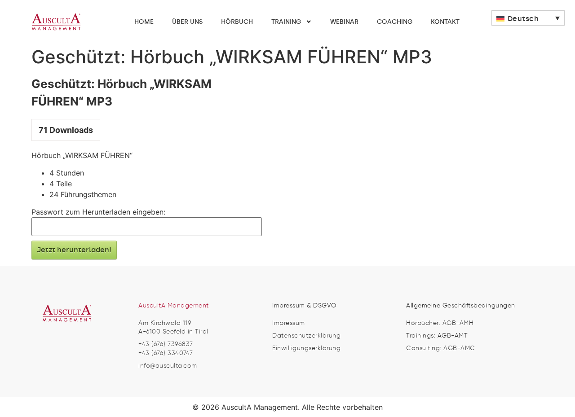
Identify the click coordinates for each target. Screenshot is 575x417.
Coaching (394, 22)
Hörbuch (237, 22)
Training (286, 22)
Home (144, 22)
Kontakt (445, 22)
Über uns (187, 22)
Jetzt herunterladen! (74, 250)
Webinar (344, 22)
